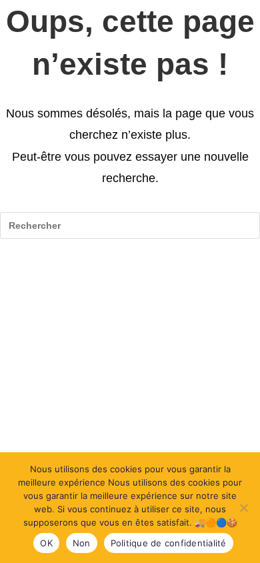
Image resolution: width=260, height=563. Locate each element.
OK (46, 543)
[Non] (243, 507)
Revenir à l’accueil (130, 280)
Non (82, 543)
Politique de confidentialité (169, 543)
